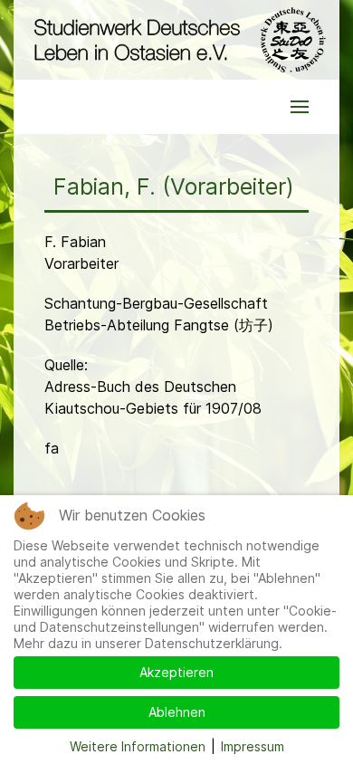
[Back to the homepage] (176, 40)
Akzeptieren (176, 672)
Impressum (252, 746)
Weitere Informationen (137, 746)
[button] (300, 107)
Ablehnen (176, 712)
